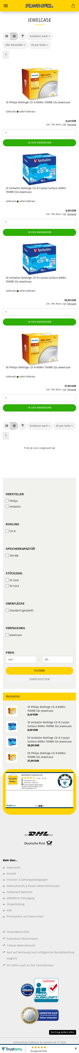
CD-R (13, 531)
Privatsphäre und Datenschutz (25, 916)
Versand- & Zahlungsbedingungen (27, 879)
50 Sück (14, 586)
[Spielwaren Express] (39, 5)
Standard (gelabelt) (21, 610)
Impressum (13, 867)
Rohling (12, 524)
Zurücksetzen (39, 679)
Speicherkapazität (20, 549)
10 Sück (14, 580)
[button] (7, 36)
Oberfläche (15, 603)
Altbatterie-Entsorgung (20, 898)
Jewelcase (16, 635)
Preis (10, 652)
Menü (6, 5)
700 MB (14, 555)
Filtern (39, 670)
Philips (14, 501)
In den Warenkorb (39, 142)
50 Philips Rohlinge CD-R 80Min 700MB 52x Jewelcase (38, 367)
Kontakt (11, 873)
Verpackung (15, 628)
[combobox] (40, 36)
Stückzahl (14, 573)
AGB (9, 910)
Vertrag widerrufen (62, 1032)
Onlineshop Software (26, 1042)
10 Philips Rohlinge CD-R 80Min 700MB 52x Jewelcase (38, 102)
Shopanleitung (15, 904)
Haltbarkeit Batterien (19, 892)
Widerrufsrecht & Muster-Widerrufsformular (33, 886)
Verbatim (15, 506)
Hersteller (15, 494)
